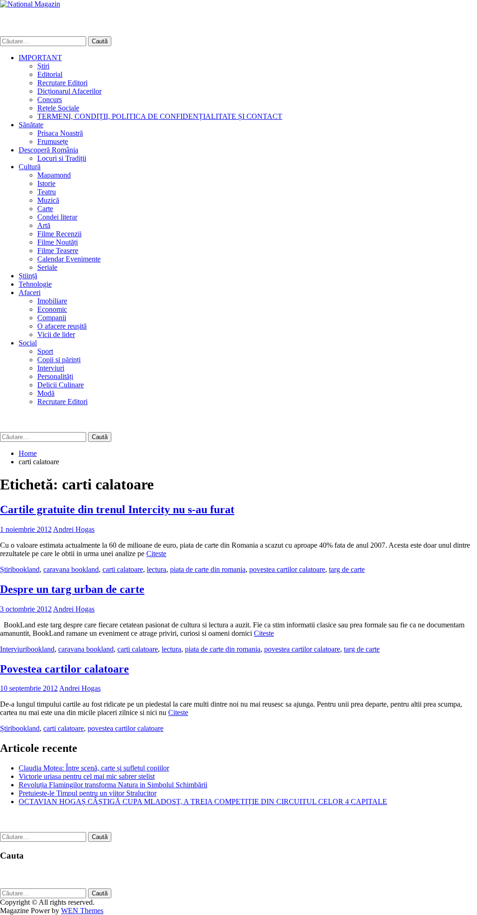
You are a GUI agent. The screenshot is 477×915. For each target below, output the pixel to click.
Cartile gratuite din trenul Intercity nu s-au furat (117, 509)
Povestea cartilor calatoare (64, 669)
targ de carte (347, 569)
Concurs (49, 99)
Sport (45, 351)
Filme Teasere (57, 251)
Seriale (47, 267)
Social (28, 343)
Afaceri (30, 292)
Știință (28, 276)
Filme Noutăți (57, 242)
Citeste (156, 553)
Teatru (46, 192)
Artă (43, 225)
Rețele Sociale (58, 108)
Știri (43, 66)
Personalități (55, 376)
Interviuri (50, 368)
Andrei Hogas (74, 529)
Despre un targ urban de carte (72, 589)
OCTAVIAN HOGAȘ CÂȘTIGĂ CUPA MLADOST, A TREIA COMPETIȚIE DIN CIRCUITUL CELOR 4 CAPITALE (203, 801)
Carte (45, 209)
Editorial (49, 74)
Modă (46, 393)
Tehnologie (35, 284)
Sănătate (31, 125)
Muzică (48, 200)
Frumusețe (52, 141)
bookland (26, 569)
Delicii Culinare (60, 385)
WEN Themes (82, 911)
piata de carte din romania (207, 569)
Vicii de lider (56, 334)
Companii (51, 318)
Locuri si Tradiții (61, 158)
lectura (156, 569)
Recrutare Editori (62, 83)
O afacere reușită (62, 326)
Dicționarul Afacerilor (69, 91)
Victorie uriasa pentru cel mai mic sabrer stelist (87, 776)
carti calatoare (122, 569)
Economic (52, 309)
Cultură (30, 167)
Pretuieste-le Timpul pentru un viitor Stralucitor (88, 793)
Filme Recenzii (59, 234)
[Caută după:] (44, 41)
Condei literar (57, 217)
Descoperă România (48, 150)
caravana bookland (71, 569)
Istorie (46, 183)
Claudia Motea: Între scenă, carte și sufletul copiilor (94, 768)
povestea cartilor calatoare (287, 569)
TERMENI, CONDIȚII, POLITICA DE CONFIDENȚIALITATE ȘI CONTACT (159, 116)
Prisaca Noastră (60, 133)
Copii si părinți (59, 360)
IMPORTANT (40, 58)
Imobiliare (52, 301)
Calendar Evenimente (69, 259)
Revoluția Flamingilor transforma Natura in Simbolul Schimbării (113, 785)
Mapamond (54, 175)
